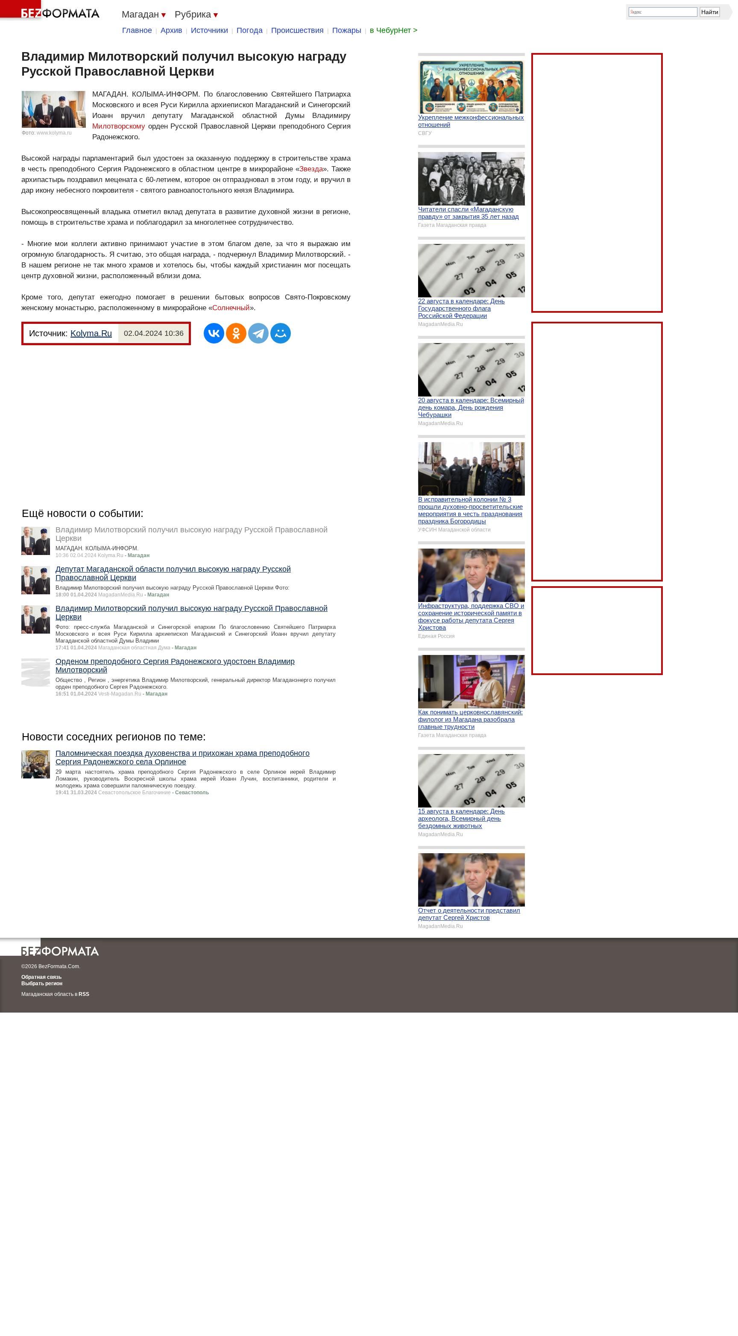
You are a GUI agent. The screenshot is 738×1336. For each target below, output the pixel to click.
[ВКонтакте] (214, 333)
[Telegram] (258, 333)
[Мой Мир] (280, 333)
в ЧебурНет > (394, 30)
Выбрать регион (41, 984)
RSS (84, 994)
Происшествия (297, 30)
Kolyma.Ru (91, 333)
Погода (250, 30)
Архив (171, 30)
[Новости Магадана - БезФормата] (51, 10)
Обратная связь (41, 977)
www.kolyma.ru (54, 133)
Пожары (346, 30)
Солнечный (231, 308)
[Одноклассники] (236, 333)
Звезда (311, 169)
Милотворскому (118, 126)
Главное (137, 30)
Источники (209, 30)
